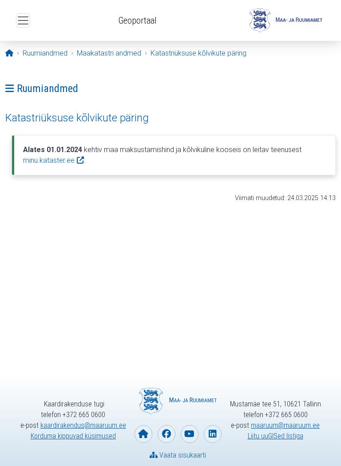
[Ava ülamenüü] (23, 20)
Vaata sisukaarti (182, 455)
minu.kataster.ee (49, 160)
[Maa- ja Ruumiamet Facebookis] (166, 434)
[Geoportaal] (284, 20)
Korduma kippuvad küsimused (73, 436)
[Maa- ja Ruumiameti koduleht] (143, 434)
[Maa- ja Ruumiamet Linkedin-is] (213, 434)
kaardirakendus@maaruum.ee (83, 425)
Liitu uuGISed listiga (275, 436)
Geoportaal (137, 20)
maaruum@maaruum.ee (285, 425)
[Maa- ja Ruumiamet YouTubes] (189, 434)
